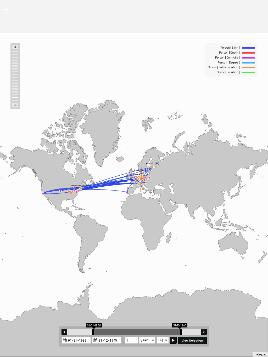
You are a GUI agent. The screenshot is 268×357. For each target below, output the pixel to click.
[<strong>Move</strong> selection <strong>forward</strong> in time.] (204, 332)
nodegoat (260, 354)
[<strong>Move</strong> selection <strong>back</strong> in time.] (64, 332)
